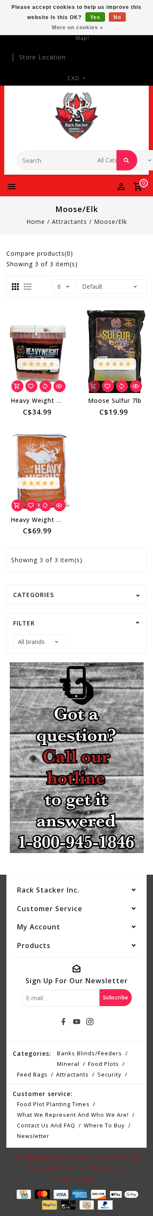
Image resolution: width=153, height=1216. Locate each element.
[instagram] (89, 1022)
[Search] (126, 160)
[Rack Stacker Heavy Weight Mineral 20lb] (38, 351)
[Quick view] (59, 386)
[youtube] (76, 1022)
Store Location (42, 57)
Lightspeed (77, 1178)
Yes (95, 17)
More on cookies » (77, 28)
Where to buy (104, 1125)
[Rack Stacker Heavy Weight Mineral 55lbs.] (38, 471)
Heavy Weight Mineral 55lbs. (55, 520)
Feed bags (32, 1074)
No (117, 17)
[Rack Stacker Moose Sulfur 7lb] (115, 351)
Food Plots (103, 1064)
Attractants (69, 222)
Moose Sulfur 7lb (115, 400)
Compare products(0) (39, 253)
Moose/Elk (110, 222)
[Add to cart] (17, 386)
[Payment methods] (23, 1193)
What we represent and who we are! (73, 1114)
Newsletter (33, 1136)
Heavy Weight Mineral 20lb (53, 400)
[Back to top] (136, 1194)
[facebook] (63, 1022)
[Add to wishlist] (31, 386)
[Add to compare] (45, 386)
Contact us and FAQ (46, 1125)
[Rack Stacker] (76, 115)
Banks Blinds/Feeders (89, 1053)
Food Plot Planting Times (53, 1104)
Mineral (68, 1064)
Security (109, 1074)
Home (35, 222)
